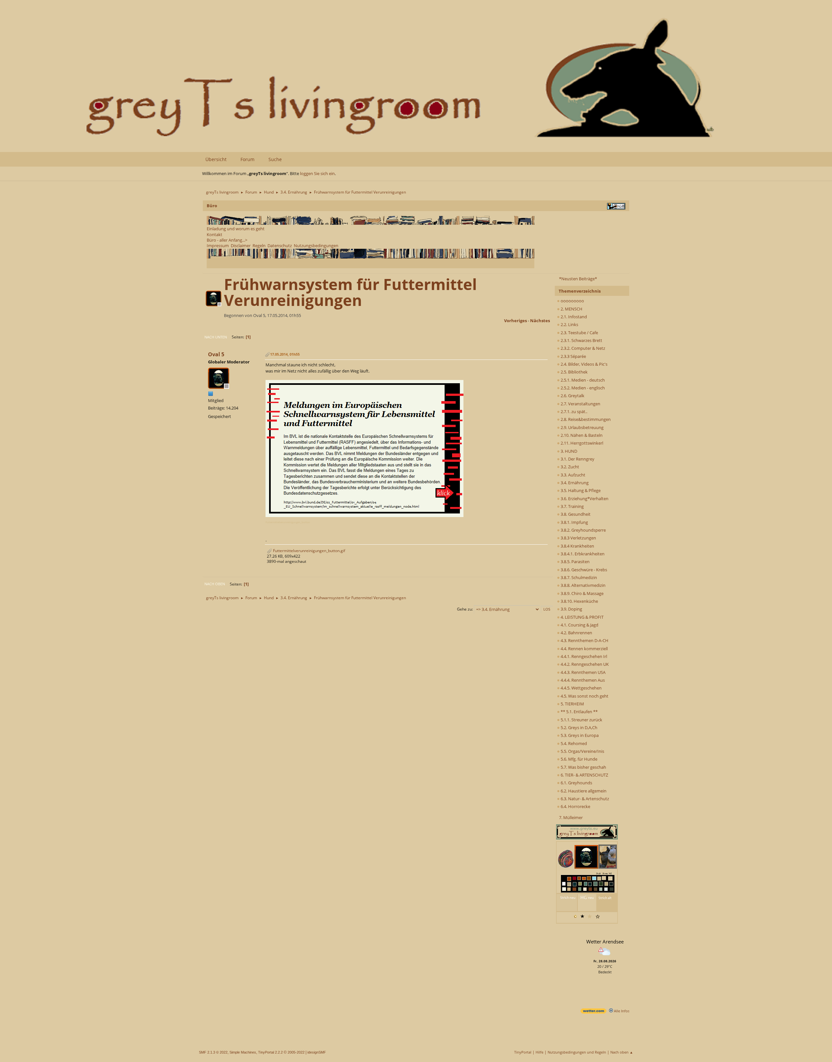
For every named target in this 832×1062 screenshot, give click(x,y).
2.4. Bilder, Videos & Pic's (583, 364)
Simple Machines (242, 1052)
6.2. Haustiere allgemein (583, 791)
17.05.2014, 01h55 (285, 354)
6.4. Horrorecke (575, 806)
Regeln (259, 245)
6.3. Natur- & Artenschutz (584, 799)
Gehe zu (464, 609)
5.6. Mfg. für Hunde (578, 759)
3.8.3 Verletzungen (578, 538)
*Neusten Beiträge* (578, 279)
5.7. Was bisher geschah (583, 767)
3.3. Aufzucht (572, 475)
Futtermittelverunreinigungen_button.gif (308, 550)
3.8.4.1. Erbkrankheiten (582, 554)
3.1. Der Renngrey (577, 459)
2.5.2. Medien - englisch (582, 388)
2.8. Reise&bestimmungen (585, 419)
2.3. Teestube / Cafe (579, 332)
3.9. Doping (571, 609)
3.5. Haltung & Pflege (580, 490)
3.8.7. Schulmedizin (578, 577)
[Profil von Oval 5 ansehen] (214, 304)
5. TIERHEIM (572, 704)
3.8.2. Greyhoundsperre (583, 530)
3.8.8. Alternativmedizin (582, 585)
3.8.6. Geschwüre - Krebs (583, 570)
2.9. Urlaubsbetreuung (582, 427)
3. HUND (568, 451)
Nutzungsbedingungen (316, 245)
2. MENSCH (571, 309)
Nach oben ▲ (621, 1052)
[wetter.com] (593, 1012)
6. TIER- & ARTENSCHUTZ (584, 775)
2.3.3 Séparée (573, 356)
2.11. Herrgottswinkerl (581, 443)
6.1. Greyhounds (576, 783)
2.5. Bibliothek (574, 372)
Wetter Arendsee (605, 941)
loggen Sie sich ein (317, 173)
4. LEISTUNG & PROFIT (582, 617)
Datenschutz (279, 245)
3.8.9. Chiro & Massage (582, 593)
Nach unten (215, 337)
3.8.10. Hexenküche (579, 601)
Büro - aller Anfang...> (227, 240)
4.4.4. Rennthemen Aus (582, 680)
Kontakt (214, 234)
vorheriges (515, 320)
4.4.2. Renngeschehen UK (584, 664)
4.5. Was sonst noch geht (584, 696)
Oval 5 (216, 354)
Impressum (218, 245)
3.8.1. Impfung (574, 522)
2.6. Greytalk (572, 395)
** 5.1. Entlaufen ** (579, 711)
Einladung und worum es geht (236, 229)
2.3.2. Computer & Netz (582, 348)
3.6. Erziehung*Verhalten (584, 498)
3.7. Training (572, 506)
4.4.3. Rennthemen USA (582, 672)
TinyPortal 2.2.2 (270, 1052)
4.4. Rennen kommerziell (584, 648)
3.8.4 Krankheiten (577, 546)
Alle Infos (621, 1010)
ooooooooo (572, 301)
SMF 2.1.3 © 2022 (213, 1052)
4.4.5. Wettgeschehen (581, 688)
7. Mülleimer (571, 817)
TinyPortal (522, 1052)
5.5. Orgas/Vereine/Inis (582, 751)
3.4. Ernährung (574, 483)
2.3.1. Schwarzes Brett (581, 340)
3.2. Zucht (569, 467)
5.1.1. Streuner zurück (581, 720)
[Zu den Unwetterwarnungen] (605, 956)
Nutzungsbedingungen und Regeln (577, 1052)
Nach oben (214, 583)
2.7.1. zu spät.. (573, 411)
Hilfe (539, 1052)
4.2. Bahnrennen (576, 633)
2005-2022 (296, 1052)
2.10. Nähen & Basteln (581, 435)
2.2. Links (569, 324)
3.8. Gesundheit (575, 514)
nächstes (540, 320)
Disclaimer (241, 245)
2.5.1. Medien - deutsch (582, 380)
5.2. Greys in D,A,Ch (578, 727)
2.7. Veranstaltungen (580, 404)
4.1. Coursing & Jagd (579, 625)
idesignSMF (316, 1052)
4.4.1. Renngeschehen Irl (583, 656)
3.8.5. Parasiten (575, 561)
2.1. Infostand (573, 317)
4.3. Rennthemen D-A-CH (584, 640)
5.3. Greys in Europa (579, 735)
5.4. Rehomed (573, 743)
